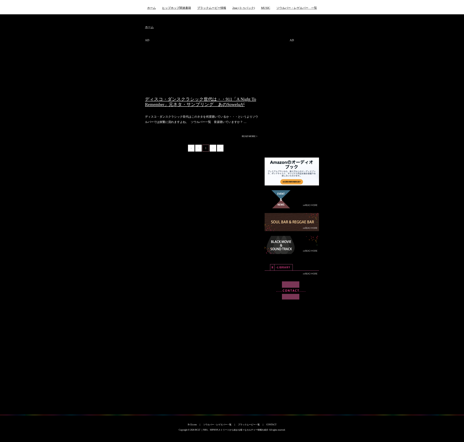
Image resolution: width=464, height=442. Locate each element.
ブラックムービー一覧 (249, 424)
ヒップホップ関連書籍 (176, 7)
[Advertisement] (202, 71)
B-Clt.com (192, 424)
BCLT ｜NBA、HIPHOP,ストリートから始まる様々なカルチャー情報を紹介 (231, 430)
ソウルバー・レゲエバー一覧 (217, 424)
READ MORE (249, 136)
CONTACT (271, 424)
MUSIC (265, 7)
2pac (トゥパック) (243, 7)
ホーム (151, 7)
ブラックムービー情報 (211, 7)
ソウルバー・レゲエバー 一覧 (296, 7)
